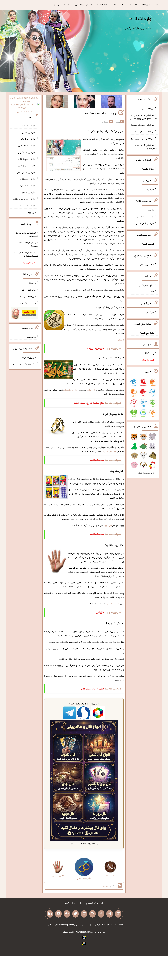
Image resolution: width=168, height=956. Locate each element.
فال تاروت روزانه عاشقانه (24, 199)
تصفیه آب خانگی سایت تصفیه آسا (27, 234)
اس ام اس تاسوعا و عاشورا (142, 125)
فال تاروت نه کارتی (27, 179)
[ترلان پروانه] (84, 102)
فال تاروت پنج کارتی (27, 165)
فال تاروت (132, 4)
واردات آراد (140, 18)
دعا (152, 291)
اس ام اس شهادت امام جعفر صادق (146, 146)
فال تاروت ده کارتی (27, 185)
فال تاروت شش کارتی (26, 172)
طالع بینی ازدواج (109, 451)
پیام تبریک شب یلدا (27, 303)
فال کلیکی (149, 312)
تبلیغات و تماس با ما (61, 4)
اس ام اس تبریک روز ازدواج (142, 138)
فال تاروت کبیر (29, 132)
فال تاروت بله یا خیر (27, 205)
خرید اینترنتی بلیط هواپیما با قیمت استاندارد (25, 254)
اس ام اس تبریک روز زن (144, 108)
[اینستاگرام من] (92, 914)
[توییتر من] (75, 914)
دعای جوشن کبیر (146, 285)
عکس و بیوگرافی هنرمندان (24, 364)
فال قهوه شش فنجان (145, 223)
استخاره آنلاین (103, 4)
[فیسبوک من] (101, 914)
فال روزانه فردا (29, 357)
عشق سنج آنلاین (147, 332)
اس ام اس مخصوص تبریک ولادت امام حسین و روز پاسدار (143, 117)
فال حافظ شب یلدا (28, 296)
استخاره (120, 339)
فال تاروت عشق (28, 192)
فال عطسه (31, 336)
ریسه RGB (149, 353)
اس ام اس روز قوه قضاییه (143, 131)
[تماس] (84, 914)
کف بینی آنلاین (113, 603)
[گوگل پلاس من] (67, 914)
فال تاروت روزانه (28, 125)
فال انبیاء (150, 189)
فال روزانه (118, 4)
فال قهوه (150, 210)
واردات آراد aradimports (100, 113)
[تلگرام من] (109, 914)
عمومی (106, 885)
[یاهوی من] (118, 914)
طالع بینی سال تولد (146, 473)
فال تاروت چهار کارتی (26, 158)
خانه (156, 4)
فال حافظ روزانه (70, 390)
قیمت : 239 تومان (24, 104)
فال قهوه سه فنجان (145, 216)
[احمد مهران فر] (111, 102)
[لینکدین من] (50, 914)
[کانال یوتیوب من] (58, 914)
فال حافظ (146, 4)
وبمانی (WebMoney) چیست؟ (28, 244)
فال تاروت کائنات (28, 139)
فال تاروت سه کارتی (27, 152)
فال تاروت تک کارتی (27, 145)
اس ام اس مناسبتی (83, 4)
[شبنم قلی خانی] (57, 102)
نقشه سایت (68, 932)
